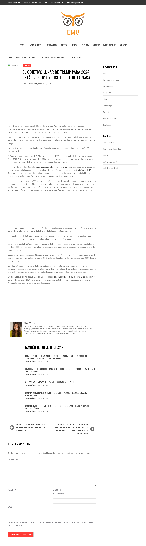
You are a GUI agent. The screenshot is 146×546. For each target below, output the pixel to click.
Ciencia (74, 45)
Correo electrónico (59, 493)
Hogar (21, 45)
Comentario (14, 459)
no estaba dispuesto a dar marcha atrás (68, 276)
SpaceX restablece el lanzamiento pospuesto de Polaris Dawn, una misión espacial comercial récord (57, 407)
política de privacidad (75, 2)
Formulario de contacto (32, 2)
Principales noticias (35, 45)
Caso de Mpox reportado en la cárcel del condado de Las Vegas (49, 382)
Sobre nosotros (14, 2)
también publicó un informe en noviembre (51, 167)
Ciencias (27, 65)
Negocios (64, 45)
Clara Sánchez (31, 84)
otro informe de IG (83, 170)
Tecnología (85, 45)
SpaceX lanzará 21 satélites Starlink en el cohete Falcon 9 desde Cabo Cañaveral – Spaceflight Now (57, 394)
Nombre (12, 490)
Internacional (52, 45)
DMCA (46, 2)
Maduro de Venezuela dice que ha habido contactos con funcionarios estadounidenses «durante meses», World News (71, 429)
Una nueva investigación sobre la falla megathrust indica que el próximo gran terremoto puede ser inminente (60, 370)
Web (10, 506)
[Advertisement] (52, 108)
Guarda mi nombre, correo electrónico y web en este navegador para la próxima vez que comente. (52, 524)
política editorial (57, 2)
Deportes (96, 45)
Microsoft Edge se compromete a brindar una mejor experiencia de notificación (31, 427)
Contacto (123, 45)
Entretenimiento (109, 45)
